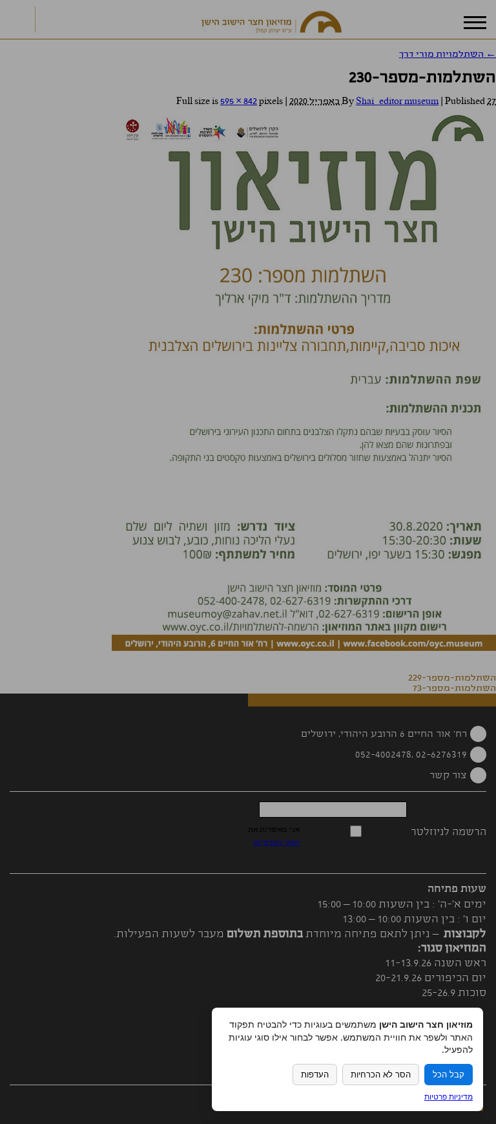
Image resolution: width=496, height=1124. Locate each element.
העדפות (315, 1074)
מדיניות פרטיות (448, 1096)
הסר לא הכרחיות (381, 1074)
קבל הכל (448, 1074)
